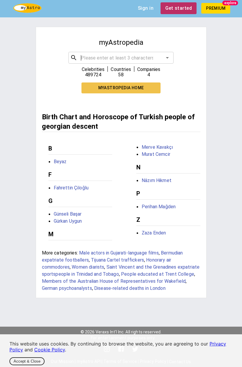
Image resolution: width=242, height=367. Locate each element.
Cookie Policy (49, 350)
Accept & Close (27, 361)
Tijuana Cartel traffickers (117, 260)
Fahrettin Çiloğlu (71, 188)
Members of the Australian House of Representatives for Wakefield (114, 281)
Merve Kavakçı (157, 147)
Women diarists (88, 267)
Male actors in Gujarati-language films (119, 253)
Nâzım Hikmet (156, 180)
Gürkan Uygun (68, 221)
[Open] (167, 58)
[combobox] (120, 58)
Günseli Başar (68, 214)
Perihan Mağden (159, 206)
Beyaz (60, 161)
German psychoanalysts (67, 288)
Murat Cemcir (156, 154)
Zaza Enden (154, 233)
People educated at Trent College (157, 274)
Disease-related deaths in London (130, 288)
